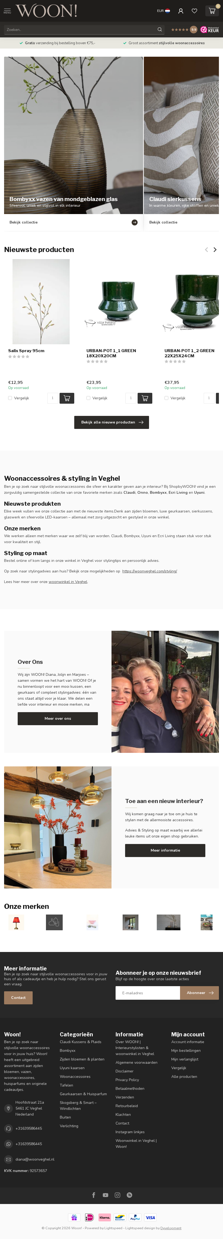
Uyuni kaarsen (72, 1068)
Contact (18, 997)
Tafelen (66, 1085)
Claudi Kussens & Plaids (80, 1041)
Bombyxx (67, 1050)
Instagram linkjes (130, 1132)
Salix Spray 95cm (26, 351)
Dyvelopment (170, 1228)
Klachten (123, 1114)
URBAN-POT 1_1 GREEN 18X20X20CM (111, 353)
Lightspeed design (140, 1228)
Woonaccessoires (75, 1076)
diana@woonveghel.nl (35, 1159)
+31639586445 (29, 1128)
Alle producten (184, 1076)
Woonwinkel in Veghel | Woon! (136, 1143)
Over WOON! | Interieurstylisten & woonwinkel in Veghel (135, 1047)
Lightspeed (113, 1228)
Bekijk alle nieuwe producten (108, 422)
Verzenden (125, 1097)
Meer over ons (58, 718)
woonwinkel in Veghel (68, 581)
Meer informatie (165, 850)
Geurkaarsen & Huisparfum (83, 1094)
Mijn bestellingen (186, 1050)
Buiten (65, 1117)
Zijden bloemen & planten (82, 1059)
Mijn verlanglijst (184, 1059)
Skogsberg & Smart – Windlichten (78, 1105)
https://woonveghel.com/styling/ (149, 571)
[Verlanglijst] (194, 10)
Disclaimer (125, 1071)
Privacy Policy (127, 1079)
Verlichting (69, 1126)
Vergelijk (21, 398)
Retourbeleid (127, 1106)
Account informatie (187, 1041)
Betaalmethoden (130, 1088)
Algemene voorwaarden (136, 1062)
